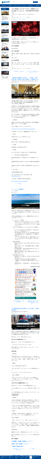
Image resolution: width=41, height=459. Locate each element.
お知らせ (2, 42)
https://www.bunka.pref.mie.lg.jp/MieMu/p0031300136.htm (23, 129)
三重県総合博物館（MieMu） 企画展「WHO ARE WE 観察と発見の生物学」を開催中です (5, 18)
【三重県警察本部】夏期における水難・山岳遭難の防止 (5, 36)
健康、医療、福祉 (23, 19)
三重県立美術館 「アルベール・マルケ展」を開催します (5, 44)
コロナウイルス (19, 19)
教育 (18, 82)
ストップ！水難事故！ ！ (18, 183)
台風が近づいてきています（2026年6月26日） (5, 69)
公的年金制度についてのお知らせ (19, 71)
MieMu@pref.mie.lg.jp (16, 176)
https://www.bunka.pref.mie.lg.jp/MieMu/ (20, 181)
